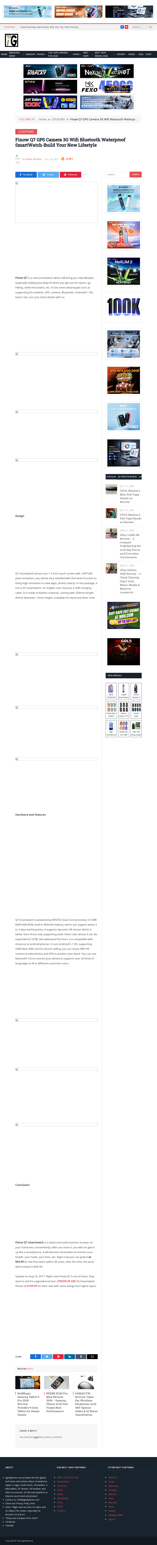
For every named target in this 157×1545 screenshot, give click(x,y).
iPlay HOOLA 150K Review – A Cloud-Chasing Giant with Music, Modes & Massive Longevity (130, 581)
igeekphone (27, 1540)
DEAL (141, 54)
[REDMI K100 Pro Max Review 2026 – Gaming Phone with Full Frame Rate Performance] (56, 1382)
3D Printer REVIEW (127, 476)
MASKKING (62, 1498)
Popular (111, 476)
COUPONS (26, 132)
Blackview (113, 1485)
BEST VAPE (85, 54)
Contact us (10, 1499)
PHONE (40, 54)
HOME (4, 54)
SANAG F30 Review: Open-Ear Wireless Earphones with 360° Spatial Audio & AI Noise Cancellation (86, 1404)
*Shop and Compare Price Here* (21, 1518)
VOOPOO (62, 1485)
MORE (131, 54)
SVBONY (112, 1477)
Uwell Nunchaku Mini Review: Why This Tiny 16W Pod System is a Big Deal (51, 27)
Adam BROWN (33, 159)
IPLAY (60, 1506)
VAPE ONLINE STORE (68, 1477)
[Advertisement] (56, 249)
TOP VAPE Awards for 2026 (58, 54)
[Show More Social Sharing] (85, 175)
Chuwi (111, 1481)
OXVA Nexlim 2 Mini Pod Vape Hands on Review (130, 496)
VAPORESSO (63, 1481)
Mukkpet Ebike (115, 1515)
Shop (148, 54)
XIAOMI (142, 476)
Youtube (9, 1525)
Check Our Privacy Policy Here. (20, 1503)
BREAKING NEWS (14, 54)
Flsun (111, 1498)
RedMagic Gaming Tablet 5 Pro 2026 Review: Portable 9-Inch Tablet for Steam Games (28, 1404)
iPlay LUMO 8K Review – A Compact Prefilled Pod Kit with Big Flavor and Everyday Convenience (130, 546)
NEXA (60, 1494)
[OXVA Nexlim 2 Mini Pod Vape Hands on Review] (111, 489)
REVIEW (121, 54)
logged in (37, 1437)
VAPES (76, 54)
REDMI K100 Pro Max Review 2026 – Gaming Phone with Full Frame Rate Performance (57, 1402)
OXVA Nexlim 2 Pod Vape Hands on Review (130, 518)
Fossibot (112, 1490)
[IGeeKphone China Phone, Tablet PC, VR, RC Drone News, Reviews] (11, 40)
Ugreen (112, 1519)
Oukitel (111, 1510)
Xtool (111, 1506)
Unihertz (112, 1494)
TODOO (61, 1510)
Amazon (30, 54)
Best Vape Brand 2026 (101, 54)
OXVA (60, 1490)
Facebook (10, 1521)
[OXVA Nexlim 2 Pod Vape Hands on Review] (111, 513)
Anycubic (112, 1502)
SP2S (59, 1502)
